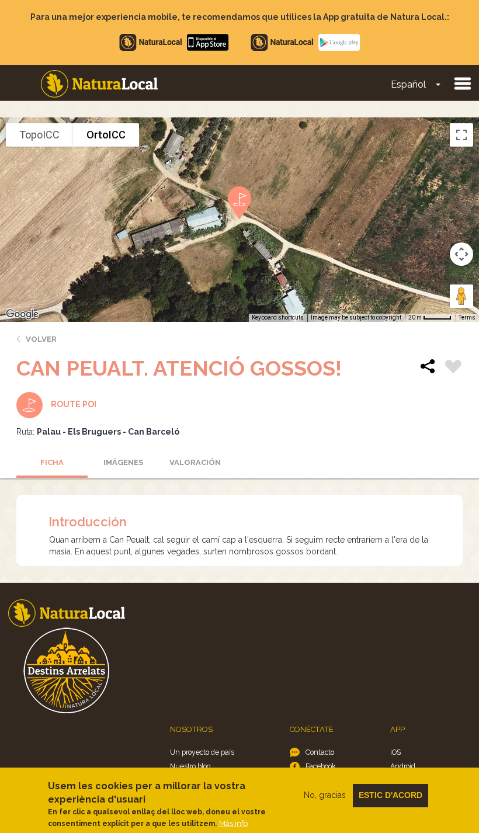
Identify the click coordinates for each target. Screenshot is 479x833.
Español (408, 84)
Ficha (52, 462)
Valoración (195, 462)
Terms (467, 317)
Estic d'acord (390, 795)
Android (402, 766)
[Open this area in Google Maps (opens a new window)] (22, 314)
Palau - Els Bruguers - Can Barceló (108, 431)
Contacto (320, 752)
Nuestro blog (190, 766)
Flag (453, 368)
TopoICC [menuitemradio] (39, 135)
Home (99, 84)
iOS (395, 752)
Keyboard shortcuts (278, 317)
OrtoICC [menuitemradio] (106, 135)
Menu (462, 83)
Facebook (321, 766)
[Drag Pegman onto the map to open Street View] (461, 296)
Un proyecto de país (202, 752)
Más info (233, 823)
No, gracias (325, 795)
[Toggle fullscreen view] (461, 135)
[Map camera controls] (461, 254)
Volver (41, 339)
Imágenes (123, 462)
